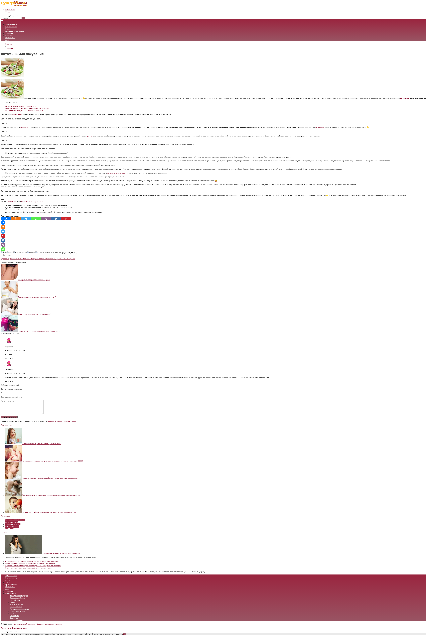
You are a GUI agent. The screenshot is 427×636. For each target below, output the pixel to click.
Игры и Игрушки (16, 604)
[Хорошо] (31, 252)
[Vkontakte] (6, 218)
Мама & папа (10, 38)
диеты (90, 136)
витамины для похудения (117, 173)
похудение (319, 127)
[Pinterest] (66, 218)
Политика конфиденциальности (14, 628)
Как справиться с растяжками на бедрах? (34, 280)
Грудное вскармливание (15, 520)
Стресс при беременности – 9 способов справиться (61, 553)
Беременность (11, 26)
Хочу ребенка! (11, 575)
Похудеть (34, 259)
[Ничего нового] (20, 252)
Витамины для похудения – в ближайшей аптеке (24, 110)
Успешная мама (16, 607)
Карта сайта (10, 9)
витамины (404, 98)
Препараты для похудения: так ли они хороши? (37, 297)
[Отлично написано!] (43, 252)
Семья (12, 602)
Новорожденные (12, 526)
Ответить (9, 358)
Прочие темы (10, 593)
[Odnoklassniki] (16, 218)
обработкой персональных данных (62, 421)
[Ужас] (4, 252)
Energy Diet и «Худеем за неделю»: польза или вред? (39, 331)
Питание (26, 259)
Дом (7, 40)
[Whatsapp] (36, 218)
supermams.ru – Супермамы (32, 201)
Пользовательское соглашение (49, 624)
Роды (7, 29)
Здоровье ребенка (12, 524)
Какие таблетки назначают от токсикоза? (34, 314)
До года (13, 613)
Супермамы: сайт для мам (24, 624)
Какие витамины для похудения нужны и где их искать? (27, 108)
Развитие (9, 35)
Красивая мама (16, 259)
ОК (124, 634)
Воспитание (14, 618)
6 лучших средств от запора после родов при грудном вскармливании (31, 561)
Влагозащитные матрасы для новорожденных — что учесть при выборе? (33, 566)
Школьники (10, 529)
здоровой (24, 127)
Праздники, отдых (17, 611)
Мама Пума (11, 201)
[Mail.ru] (56, 218)
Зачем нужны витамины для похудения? (21, 106)
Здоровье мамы (60, 259)
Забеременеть (11, 24)
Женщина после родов (14, 31)
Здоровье (9, 33)
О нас (7, 12)
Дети (7, 582)
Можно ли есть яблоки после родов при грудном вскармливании (30, 563)
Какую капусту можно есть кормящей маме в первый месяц (28, 568)
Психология (14, 616)
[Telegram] (26, 218)
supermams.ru (17, 114)
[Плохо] (10, 252)
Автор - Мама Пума (46, 259)
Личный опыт (15, 600)
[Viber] (46, 218)
